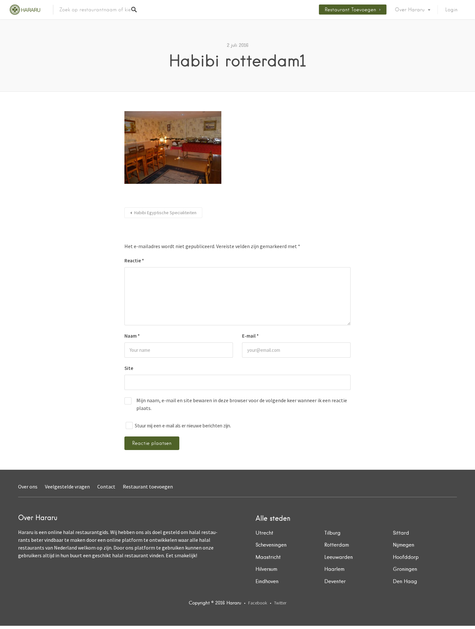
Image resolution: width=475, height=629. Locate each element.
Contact (106, 486)
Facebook (257, 603)
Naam (132, 336)
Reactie (134, 260)
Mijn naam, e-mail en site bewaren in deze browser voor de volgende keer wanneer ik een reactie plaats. (241, 404)
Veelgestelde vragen (67, 486)
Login (451, 10)
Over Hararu (410, 10)
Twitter (280, 603)
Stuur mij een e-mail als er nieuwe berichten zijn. (183, 426)
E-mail (250, 336)
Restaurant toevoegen (350, 10)
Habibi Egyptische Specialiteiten (165, 212)
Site (128, 368)
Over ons (27, 486)
